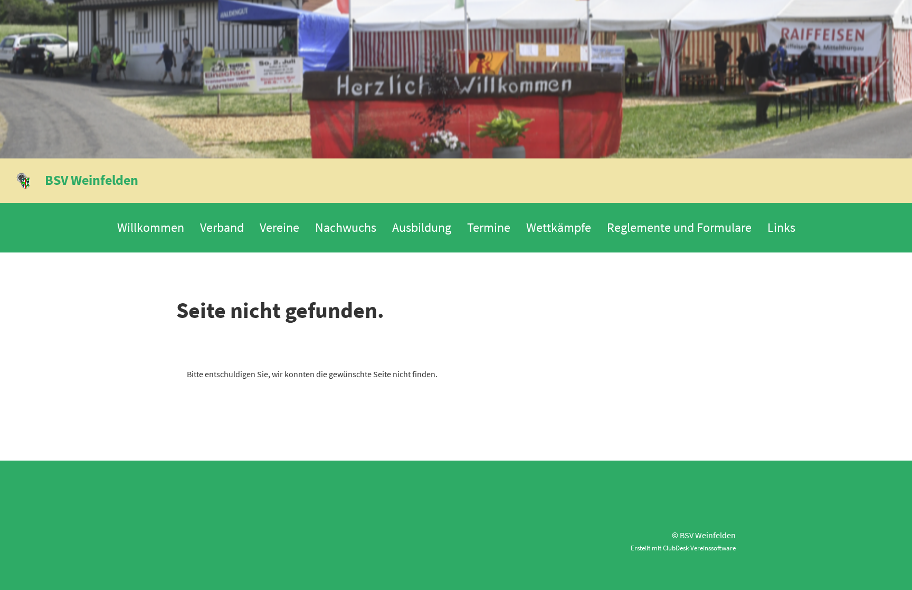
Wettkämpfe (558, 227)
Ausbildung (421, 227)
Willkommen (150, 227)
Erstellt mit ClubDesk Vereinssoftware (683, 548)
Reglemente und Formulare (679, 227)
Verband (222, 227)
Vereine (279, 227)
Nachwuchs (345, 227)
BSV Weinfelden (91, 180)
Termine (488, 227)
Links (781, 227)
